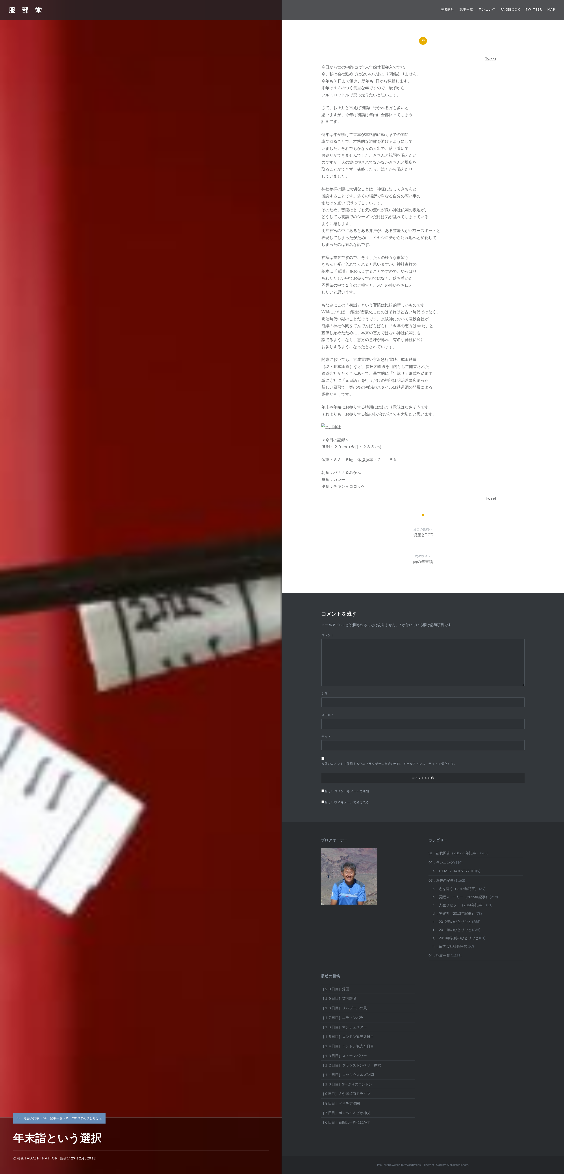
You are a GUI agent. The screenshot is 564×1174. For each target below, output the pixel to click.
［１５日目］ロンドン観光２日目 (347, 1036)
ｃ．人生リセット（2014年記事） (459, 905)
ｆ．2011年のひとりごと (451, 929)
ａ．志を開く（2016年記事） (455, 889)
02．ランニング (441, 862)
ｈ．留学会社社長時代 (449, 946)
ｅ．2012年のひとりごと (84, 1118)
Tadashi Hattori (41, 1158)
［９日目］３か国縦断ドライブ (345, 1093)
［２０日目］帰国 (335, 989)
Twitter (533, 9)
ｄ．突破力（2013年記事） (453, 913)
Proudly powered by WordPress (399, 1165)
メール (327, 715)
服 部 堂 (25, 9)
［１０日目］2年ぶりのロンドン (346, 1084)
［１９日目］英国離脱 (338, 998)
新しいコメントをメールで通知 (347, 791)
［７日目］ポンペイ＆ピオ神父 (345, 1113)
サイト (326, 736)
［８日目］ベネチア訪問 (340, 1103)
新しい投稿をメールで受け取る (347, 802)
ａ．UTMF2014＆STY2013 (453, 871)
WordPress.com (457, 1165)
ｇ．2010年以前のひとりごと (455, 938)
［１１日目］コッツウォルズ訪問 (347, 1074)
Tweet (490, 58)
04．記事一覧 (53, 1118)
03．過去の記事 (28, 1118)
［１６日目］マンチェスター (344, 1027)
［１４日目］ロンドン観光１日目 (347, 1046)
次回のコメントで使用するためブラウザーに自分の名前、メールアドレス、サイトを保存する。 (389, 763)
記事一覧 (466, 9)
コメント (327, 635)
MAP (551, 9)
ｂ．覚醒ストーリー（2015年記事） (460, 897)
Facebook (510, 9)
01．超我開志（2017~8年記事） (454, 853)
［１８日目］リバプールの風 (344, 1008)
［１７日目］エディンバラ (342, 1017)
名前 (325, 693)
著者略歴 (448, 9)
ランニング (487, 9)
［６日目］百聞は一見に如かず (345, 1122)
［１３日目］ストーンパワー (344, 1055)
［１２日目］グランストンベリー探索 (351, 1065)
